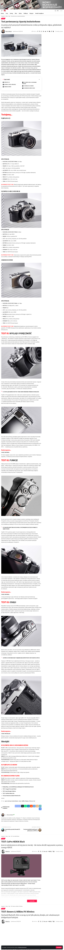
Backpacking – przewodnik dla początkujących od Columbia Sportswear (18, 786)
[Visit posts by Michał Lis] (3, 851)
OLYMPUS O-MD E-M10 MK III (10, 84)
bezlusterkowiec (15, 801)
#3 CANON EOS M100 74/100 (29, 88)
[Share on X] (40, 31)
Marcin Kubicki (9, 31)
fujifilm (23, 801)
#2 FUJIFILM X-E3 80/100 (28, 85)
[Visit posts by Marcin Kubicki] (3, 31)
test (34, 801)
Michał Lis (8, 851)
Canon (20, 801)
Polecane (31, 801)
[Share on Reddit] (45, 31)
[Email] (49, 31)
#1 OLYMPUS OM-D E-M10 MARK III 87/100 (29, 83)
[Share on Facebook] (38, 31)
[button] (59, 947)
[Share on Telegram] (47, 31)
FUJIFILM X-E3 (7, 82)
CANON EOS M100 (7, 86)
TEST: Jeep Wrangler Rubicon (9, 791)
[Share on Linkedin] (43, 31)
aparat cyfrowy (8, 801)
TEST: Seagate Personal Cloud (9, 789)
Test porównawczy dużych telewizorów (11, 795)
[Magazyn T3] (4, 10)
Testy (3, 18)
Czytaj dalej (32, 901)
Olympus (27, 801)
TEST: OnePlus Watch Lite (8, 793)
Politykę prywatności (22, 947)
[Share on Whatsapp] (42, 31)
